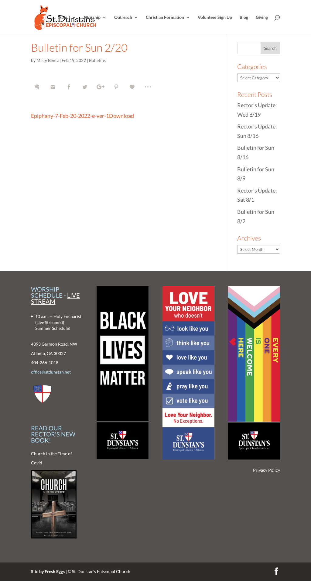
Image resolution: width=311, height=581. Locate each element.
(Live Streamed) (49, 322)
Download (121, 115)
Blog (244, 17)
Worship (92, 17)
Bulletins (97, 60)
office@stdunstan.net (51, 371)
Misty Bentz (47, 60)
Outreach (123, 17)
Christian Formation (165, 17)
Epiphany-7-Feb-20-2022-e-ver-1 (70, 115)
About (64, 17)
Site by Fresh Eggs (48, 571)
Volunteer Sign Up (215, 17)
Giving (262, 17)
